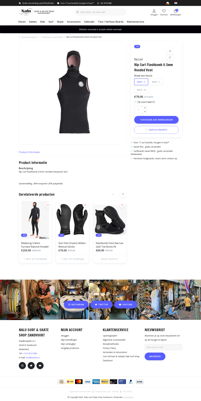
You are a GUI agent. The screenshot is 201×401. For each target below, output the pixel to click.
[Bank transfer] (139, 381)
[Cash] (61, 381)
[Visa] (87, 381)
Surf (51, 21)
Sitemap (115, 391)
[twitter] (31, 365)
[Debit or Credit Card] (113, 381)
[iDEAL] (70, 381)
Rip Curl (138, 59)
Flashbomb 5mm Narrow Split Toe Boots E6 (109, 244)
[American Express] (96, 381)
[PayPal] (105, 381)
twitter (103, 304)
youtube (127, 304)
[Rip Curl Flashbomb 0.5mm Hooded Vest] (72, 92)
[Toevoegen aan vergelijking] (170, 57)
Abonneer (155, 356)
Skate (60, 21)
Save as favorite (158, 129)
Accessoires (74, 21)
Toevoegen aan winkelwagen (156, 119)
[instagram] (22, 365)
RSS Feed (127, 391)
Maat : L (156, 81)
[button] (170, 51)
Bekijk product (110, 259)
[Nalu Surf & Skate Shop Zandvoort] (37, 11)
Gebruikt (89, 21)
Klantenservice (135, 21)
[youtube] (40, 365)
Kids (42, 21)
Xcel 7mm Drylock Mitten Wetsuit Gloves (72, 244)
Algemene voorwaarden (80, 391)
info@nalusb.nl (33, 357)
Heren (22, 21)
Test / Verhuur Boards (110, 21)
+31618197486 (30, 353)
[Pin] (122, 381)
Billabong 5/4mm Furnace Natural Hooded (34, 244)
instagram (78, 304)
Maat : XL (141, 89)
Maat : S (141, 81)
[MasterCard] (79, 381)
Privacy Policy (101, 391)
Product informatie (29, 152)
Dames (33, 21)
